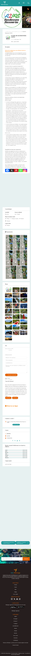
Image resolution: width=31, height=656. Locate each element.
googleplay (20, 606)
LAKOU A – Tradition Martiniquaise (21, 543)
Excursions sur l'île (19, 31)
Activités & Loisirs (10, 31)
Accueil (6, 31)
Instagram (19, 599)
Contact (15, 587)
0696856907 (8, 433)
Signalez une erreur (21, 653)
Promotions (15, 637)
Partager (15, 397)
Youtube (17, 599)
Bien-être (15, 633)
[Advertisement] (15, 190)
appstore (11, 606)
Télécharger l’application (15, 610)
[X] (12, 170)
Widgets (15, 591)
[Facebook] (7, 170)
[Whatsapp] (20, 170)
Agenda (15, 616)
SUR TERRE (14, 31)
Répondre (8, 397)
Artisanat (15, 630)
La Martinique (15, 640)
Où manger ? (16, 618)
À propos (15, 584)
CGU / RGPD (15, 594)
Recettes (15, 628)
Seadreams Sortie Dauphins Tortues (9, 543)
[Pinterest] (16, 170)
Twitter (14, 599)
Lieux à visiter (15, 635)
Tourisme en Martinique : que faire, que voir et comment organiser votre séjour (15, 642)
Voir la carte (17, 424)
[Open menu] (24, 3)
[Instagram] (25, 170)
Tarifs (15, 589)
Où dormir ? (15, 621)
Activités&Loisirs (15, 625)
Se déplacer (15, 623)
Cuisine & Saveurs (15, 645)
